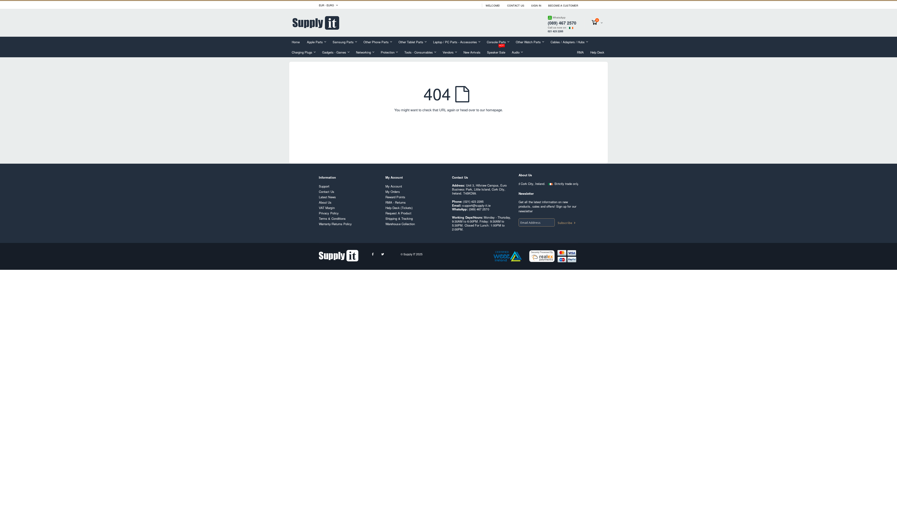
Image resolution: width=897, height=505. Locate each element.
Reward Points (395, 197)
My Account (393, 186)
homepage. (494, 109)
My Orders (392, 191)
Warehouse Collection (400, 224)
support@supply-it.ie (476, 205)
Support (324, 186)
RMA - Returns (395, 202)
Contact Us (515, 5)
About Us (325, 202)
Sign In (536, 5)
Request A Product (398, 213)
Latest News (327, 197)
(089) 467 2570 (479, 209)
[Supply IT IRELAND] (315, 23)
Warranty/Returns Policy (335, 224)
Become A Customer (563, 5)
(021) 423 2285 (473, 201)
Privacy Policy (329, 213)
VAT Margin (327, 208)
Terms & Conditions (332, 218)
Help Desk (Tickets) (399, 208)
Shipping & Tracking (399, 218)
